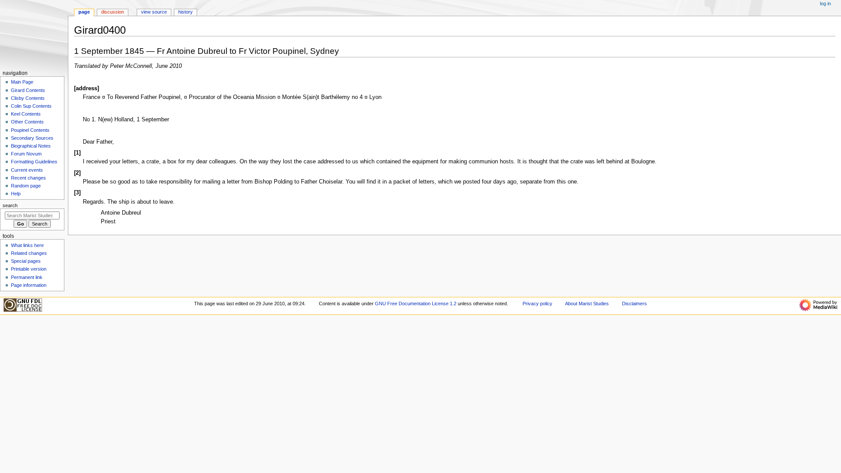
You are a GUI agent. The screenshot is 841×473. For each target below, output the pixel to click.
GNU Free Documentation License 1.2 (415, 303)
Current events (27, 170)
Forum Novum (26, 153)
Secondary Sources (32, 138)
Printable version (28, 269)
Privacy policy (537, 303)
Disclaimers (634, 303)
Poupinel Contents (30, 130)
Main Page (22, 82)
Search (10, 205)
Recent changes (28, 177)
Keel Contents (26, 113)
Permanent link (26, 277)
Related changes (29, 253)
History (185, 11)
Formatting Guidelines (34, 161)
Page (84, 11)
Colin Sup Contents (31, 106)
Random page (26, 185)
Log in (825, 3)
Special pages (26, 261)
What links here (27, 245)
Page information (28, 285)
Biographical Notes (31, 145)
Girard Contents (28, 90)
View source (154, 11)
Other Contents (27, 121)
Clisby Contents (28, 98)
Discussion (112, 11)
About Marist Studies (587, 303)
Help (16, 193)
